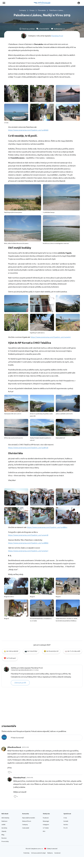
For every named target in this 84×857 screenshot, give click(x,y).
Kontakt (66, 821)
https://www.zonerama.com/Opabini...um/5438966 (28, 130)
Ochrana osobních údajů (38, 853)
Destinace (4, 821)
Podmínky (26, 853)
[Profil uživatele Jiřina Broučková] (4, 749)
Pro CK (65, 828)
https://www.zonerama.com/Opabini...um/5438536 (28, 447)
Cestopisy (25, 825)
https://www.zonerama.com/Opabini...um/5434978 (28, 535)
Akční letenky (5, 818)
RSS (44, 831)
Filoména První (57, 36)
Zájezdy (4, 831)
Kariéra (66, 825)
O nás (65, 818)
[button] (11, 651)
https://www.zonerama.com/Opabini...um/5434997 (51, 337)
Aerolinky (4, 828)
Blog (3, 835)
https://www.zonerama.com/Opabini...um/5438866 (28, 543)
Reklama (50, 853)
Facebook (46, 818)
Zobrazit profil (20, 682)
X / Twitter (46, 828)
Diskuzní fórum (26, 821)
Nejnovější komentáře (28, 818)
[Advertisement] (42, 707)
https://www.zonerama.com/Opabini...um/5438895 (47, 527)
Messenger (46, 821)
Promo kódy (5, 841)
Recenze (4, 838)
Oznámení (57, 853)
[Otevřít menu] (4, 3)
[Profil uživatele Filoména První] (6, 669)
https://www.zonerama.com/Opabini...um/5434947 (28, 551)
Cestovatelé (25, 828)
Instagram (46, 825)
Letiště (3, 825)
